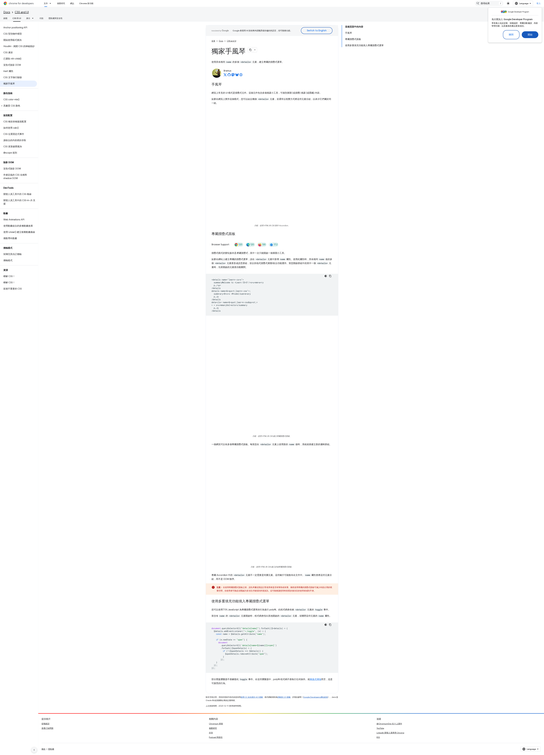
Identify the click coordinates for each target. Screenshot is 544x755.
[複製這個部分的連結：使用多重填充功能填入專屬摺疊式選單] (272, 601)
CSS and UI (22, 12)
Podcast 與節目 (216, 737)
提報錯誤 (45, 723)
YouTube (380, 728)
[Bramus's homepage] (241, 75)
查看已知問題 (47, 728)
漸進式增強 (315, 679)
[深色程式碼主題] (325, 276)
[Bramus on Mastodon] (233, 75)
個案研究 (61, 3)
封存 (211, 732)
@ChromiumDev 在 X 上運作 (389, 723)
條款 (43, 749)
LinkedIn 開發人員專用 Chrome (390, 732)
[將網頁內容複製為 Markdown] (250, 49)
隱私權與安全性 (55, 18)
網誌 (72, 3)
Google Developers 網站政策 (315, 697)
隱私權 (51, 749)
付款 (41, 18)
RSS (378, 737)
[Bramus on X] (225, 75)
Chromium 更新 (216, 723)
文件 (46, 3)
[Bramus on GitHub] (229, 75)
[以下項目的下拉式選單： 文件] (51, 3)
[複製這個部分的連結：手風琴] (224, 84)
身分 (28, 18)
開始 (530, 34)
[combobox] (489, 3)
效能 (5, 18)
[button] (18, 106)
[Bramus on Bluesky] (237, 75)
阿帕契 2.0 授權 (284, 697)
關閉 (511, 34)
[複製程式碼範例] (330, 276)
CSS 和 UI (16, 18)
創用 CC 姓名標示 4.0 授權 (252, 697)
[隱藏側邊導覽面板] (34, 750)
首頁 (213, 41)
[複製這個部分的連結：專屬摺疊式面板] (238, 234)
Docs (6, 12)
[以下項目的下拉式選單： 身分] (33, 18)
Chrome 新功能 (86, 3)
